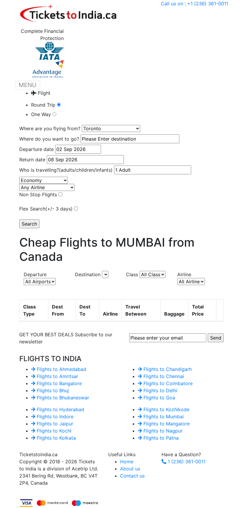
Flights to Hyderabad (59, 409)
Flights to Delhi (159, 390)
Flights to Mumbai (163, 416)
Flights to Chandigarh (167, 369)
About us (130, 469)
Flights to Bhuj (52, 390)
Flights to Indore (54, 416)
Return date (32, 160)
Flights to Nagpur (162, 431)
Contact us (132, 476)
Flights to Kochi (53, 431)
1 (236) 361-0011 (185, 461)
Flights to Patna (160, 438)
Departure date (36, 149)
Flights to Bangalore (58, 383)
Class (133, 274)
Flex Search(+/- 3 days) (46, 209)
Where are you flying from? (49, 128)
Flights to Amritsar (56, 376)
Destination (88, 274)
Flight (43, 93)
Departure (35, 274)
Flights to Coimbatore (167, 383)
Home (126, 461)
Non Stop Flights (38, 194)
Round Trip (44, 105)
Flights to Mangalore (166, 424)
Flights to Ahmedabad (60, 369)
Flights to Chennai (163, 376)
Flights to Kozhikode (165, 409)
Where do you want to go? (49, 139)
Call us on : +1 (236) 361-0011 (194, 4)
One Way (41, 114)
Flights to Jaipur (54, 424)
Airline (184, 274)
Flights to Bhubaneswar (62, 398)
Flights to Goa (158, 398)
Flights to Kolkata (55, 438)
